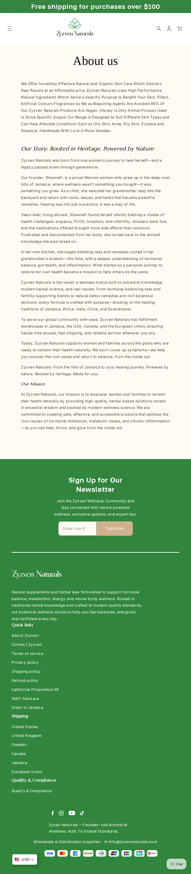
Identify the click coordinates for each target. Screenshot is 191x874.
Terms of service (28, 653)
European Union (27, 771)
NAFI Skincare (25, 698)
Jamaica (19, 762)
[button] (10, 28)
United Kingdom (26, 735)
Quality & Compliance (32, 791)
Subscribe (114, 528)
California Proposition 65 (35, 689)
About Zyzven (25, 635)
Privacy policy (25, 662)
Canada (19, 753)
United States (25, 726)
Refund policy (25, 680)
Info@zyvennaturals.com (133, 841)
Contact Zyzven (27, 644)
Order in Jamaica (27, 707)
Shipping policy (26, 671)
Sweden (19, 744)
